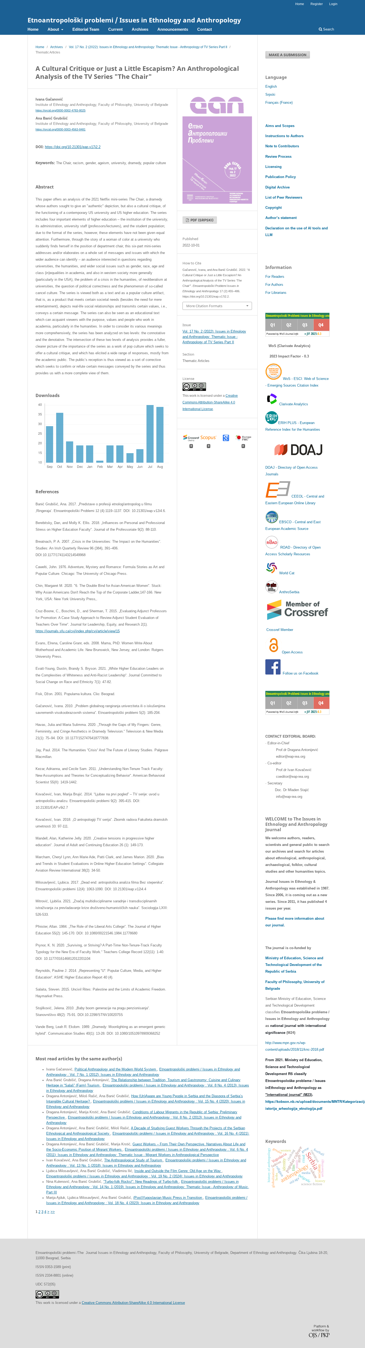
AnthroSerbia (288, 592)
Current (115, 29)
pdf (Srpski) (201, 220)
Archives (140, 29)
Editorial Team (85, 29)
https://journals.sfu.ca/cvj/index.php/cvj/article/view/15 (78, 631)
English (271, 86)
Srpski (270, 95)
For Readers (274, 277)
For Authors (274, 285)
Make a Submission (287, 55)
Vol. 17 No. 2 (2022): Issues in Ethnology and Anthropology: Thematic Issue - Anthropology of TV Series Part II (148, 47)
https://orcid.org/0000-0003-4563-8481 (61, 129)
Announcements (172, 29)
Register (316, 4)
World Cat (286, 573)
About (54, 29)
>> (53, 1212)
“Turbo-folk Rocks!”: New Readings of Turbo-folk (141, 1182)
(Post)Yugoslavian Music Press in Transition (168, 1198)
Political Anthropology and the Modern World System (116, 1069)
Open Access (292, 652)
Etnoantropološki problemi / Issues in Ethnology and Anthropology (134, 20)
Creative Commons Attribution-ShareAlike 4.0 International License (210, 402)
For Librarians (275, 293)
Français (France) (279, 103)
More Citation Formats (204, 305)
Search (328, 29)
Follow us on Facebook (301, 673)
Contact (204, 29)
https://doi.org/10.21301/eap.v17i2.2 (72, 147)
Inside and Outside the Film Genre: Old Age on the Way (178, 1171)
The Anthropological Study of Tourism (133, 1160)
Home (33, 29)
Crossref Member (279, 630)
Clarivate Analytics (293, 404)
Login (333, 4)
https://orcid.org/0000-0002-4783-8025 (61, 110)
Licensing (273, 167)
